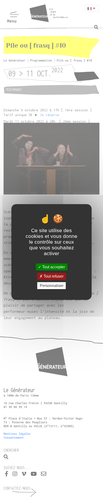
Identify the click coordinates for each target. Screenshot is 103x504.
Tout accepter (53, 267)
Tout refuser (53, 276)
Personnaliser (51, 286)
